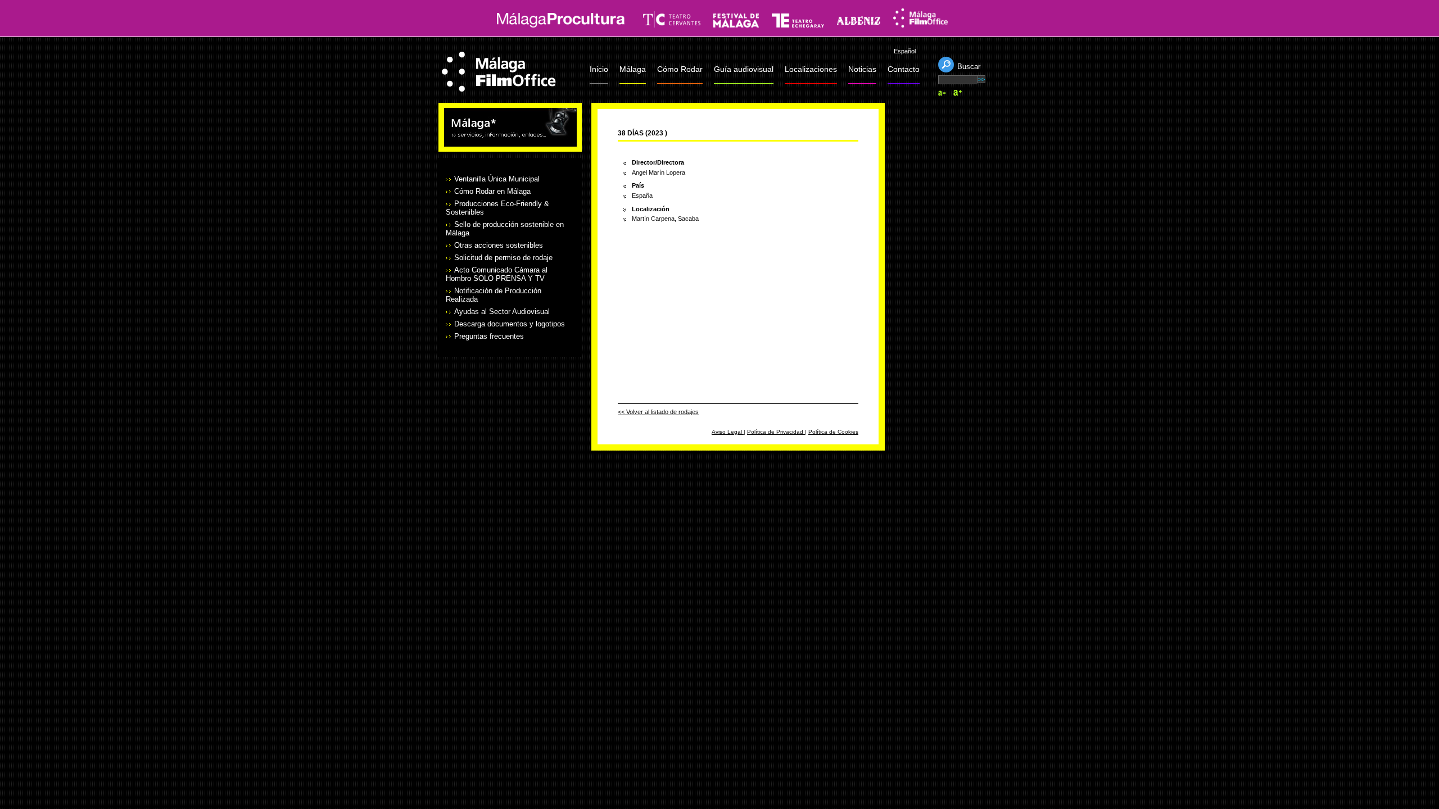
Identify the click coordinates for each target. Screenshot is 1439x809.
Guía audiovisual (743, 69)
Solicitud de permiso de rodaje (503, 257)
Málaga (632, 69)
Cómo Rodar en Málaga (492, 191)
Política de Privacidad (776, 432)
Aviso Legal (728, 432)
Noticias (862, 69)
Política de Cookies (833, 432)
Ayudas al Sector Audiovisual (502, 311)
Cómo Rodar (680, 69)
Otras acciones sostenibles (498, 245)
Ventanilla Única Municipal (497, 179)
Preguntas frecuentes (489, 336)
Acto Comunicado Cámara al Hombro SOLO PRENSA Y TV (496, 274)
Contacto (904, 69)
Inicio (599, 69)
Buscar (968, 66)
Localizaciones (811, 69)
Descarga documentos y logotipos (509, 324)
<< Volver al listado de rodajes (658, 411)
